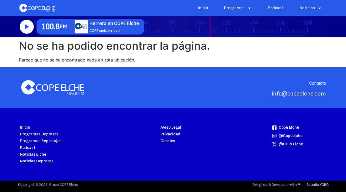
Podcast (275, 8)
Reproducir (27, 27)
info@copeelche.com (299, 93)
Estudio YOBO (318, 184)
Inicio (203, 8)
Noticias (307, 8)
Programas (234, 8)
